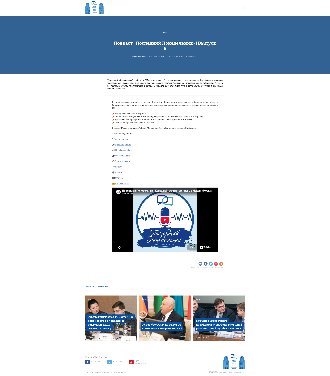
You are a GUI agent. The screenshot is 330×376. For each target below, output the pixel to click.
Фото (165, 32)
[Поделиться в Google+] (216, 264)
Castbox (119, 172)
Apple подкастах (123, 144)
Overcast (119, 178)
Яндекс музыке (121, 139)
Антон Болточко (176, 57)
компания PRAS (239, 372)
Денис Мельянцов (139, 57)
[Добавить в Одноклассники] (221, 264)
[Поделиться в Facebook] (206, 264)
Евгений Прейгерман (158, 57)
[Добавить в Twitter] (211, 264)
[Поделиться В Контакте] (200, 264)
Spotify (118, 167)
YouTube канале (122, 156)
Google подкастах (123, 161)
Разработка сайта (225, 372)
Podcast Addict (122, 183)
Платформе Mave (123, 150)
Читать (129, 337)
